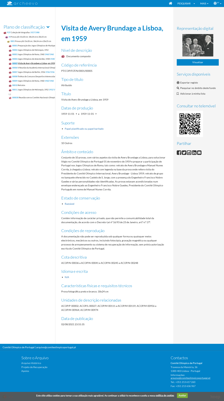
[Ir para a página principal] (20, 3)
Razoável (69, 203)
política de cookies (165, 395)
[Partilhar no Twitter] (184, 152)
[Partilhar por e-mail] (199, 152)
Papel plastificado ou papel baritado (84, 128)
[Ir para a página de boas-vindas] (170, 3)
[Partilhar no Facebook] (179, 152)
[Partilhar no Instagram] (189, 152)
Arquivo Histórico (31, 363)
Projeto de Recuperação (34, 367)
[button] (195, 3)
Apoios (25, 370)
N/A (67, 277)
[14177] (197, 45)
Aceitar (182, 395)
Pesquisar (184, 3)
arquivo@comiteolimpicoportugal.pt (56, 347)
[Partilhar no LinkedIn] (194, 152)
